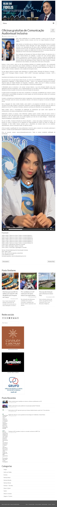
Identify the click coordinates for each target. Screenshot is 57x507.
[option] (10, 291)
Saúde (5, 491)
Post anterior (6, 261)
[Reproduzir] (3, 229)
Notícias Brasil (7, 477)
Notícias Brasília (11, 36)
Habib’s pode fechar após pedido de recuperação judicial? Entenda (24, 405)
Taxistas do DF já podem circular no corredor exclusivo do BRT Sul (24, 431)
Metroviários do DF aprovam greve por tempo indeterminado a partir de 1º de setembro (29, 410)
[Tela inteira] (53, 229)
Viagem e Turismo (8, 496)
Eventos (5, 474)
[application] (28, 183)
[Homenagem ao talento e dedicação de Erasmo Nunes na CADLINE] (47, 281)
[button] (28, 183)
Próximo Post (51, 261)
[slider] (27, 229)
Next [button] (54, 291)
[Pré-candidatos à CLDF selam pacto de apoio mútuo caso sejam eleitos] (10, 281)
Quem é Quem (7, 488)
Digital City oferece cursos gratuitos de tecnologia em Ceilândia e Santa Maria (26, 414)
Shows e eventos (8, 493)
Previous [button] (3, 291)
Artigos (5, 469)
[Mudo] (51, 229)
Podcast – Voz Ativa (8, 485)
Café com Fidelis (8, 472)
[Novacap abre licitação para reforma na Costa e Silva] (28, 281)
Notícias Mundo (7, 482)
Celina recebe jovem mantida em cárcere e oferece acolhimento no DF (25, 401)
